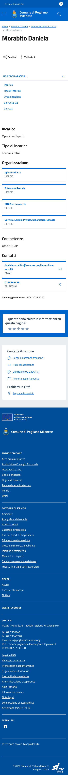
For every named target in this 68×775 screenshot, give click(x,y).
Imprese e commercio (14, 551)
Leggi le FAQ (9, 655)
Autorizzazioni (10, 524)
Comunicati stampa (13, 590)
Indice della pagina (14, 76)
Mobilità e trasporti (12, 556)
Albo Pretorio (9, 687)
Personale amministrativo (16, 485)
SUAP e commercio (15, 204)
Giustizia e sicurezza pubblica (18, 545)
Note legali (8, 697)
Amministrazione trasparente (18, 681)
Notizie (6, 595)
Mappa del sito (31, 744)
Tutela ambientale (15, 188)
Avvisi (5, 585)
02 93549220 (14, 636)
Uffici (5, 496)
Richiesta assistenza (13, 660)
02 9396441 (13, 632)
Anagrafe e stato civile (14, 519)
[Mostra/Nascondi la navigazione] (4, 14)
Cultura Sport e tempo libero (18, 535)
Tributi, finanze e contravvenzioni (20, 567)
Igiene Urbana (13, 172)
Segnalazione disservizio (15, 671)
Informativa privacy (13, 692)
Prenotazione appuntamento (18, 666)
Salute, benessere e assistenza (19, 561)
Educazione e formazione (16, 540)
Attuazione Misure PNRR (16, 708)
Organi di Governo (12, 480)
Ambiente (7, 514)
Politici (6, 490)
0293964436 (12, 282)
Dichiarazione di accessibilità (18, 703)
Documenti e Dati (11, 469)
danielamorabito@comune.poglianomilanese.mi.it (29, 267)
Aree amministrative (13, 459)
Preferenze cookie (12, 744)
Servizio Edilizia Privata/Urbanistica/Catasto (30, 220)
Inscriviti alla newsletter (15, 676)
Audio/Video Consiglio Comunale (20, 464)
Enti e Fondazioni (11, 475)
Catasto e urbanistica (14, 530)
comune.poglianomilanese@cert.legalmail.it (32, 644)
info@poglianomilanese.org (24, 640)
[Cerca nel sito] (59, 14)
